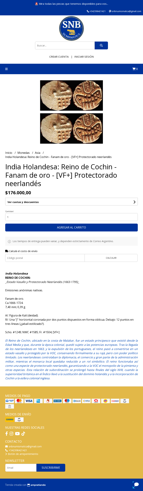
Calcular (111, 257)
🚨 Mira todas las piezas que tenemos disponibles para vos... (71, 3)
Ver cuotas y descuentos (23, 202)
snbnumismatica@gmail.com (25, 446)
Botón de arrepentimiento (22, 454)
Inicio (9, 153)
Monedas (23, 153)
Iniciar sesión (84, 56)
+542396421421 (17, 450)
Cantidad (9, 211)
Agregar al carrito (71, 227)
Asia (38, 153)
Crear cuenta (59, 56)
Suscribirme (51, 468)
